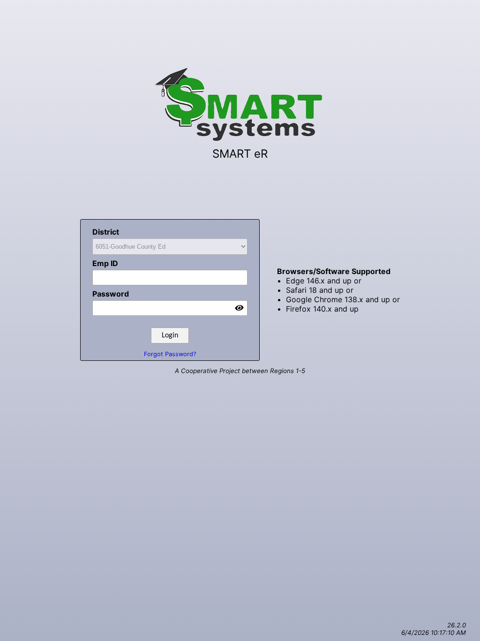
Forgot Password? (170, 354)
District (105, 232)
